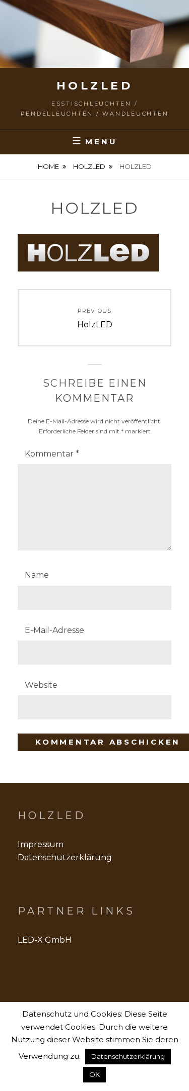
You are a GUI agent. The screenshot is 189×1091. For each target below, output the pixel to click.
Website (41, 685)
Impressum (41, 844)
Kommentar (52, 454)
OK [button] (94, 1074)
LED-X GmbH (45, 940)
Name (37, 575)
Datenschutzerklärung (65, 857)
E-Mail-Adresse (54, 630)
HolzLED (94, 86)
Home (48, 166)
